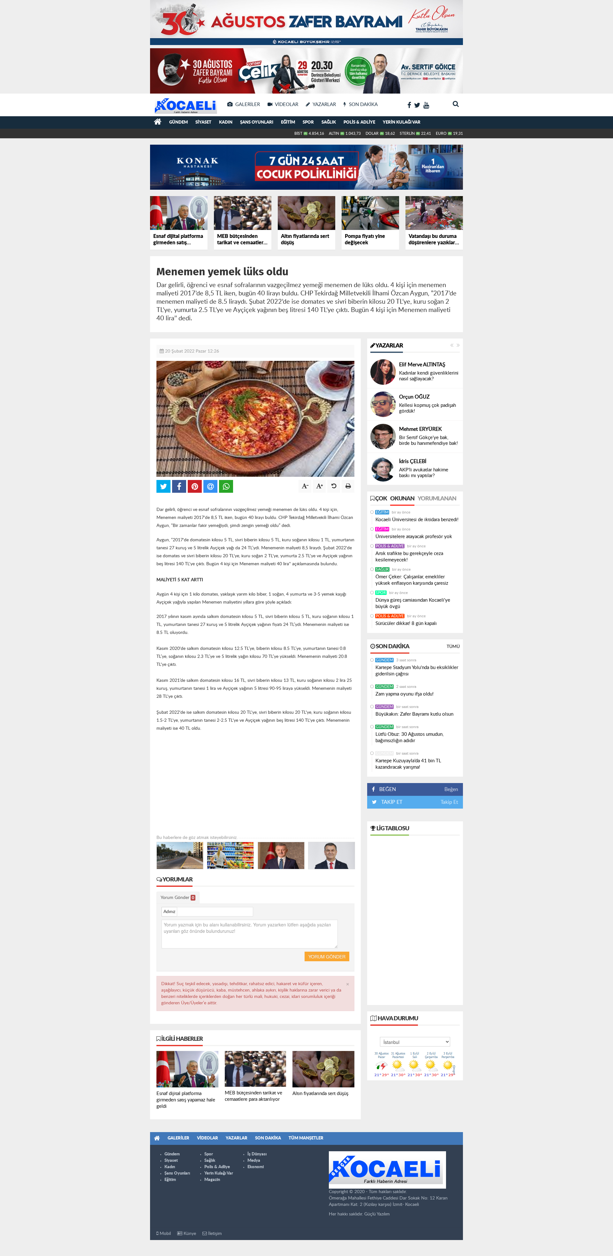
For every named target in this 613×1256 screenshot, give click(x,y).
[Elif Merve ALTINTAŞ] (383, 372)
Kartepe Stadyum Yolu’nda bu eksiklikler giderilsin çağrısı (416, 670)
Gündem (178, 122)
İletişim (214, 1233)
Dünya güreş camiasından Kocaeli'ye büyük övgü (412, 603)
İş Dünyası (257, 1154)
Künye (189, 1233)
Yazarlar (389, 346)
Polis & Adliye (359, 122)
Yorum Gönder (177, 897)
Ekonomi (255, 1167)
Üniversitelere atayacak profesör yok (413, 536)
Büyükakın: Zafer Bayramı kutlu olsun (414, 714)
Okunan (402, 499)
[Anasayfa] (157, 122)
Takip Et (449, 802)
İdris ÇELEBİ (412, 461)
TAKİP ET (391, 802)
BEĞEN (387, 789)
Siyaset (203, 122)
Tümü (453, 646)
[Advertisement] (255, 789)
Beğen (451, 789)
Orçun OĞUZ (414, 397)
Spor (308, 122)
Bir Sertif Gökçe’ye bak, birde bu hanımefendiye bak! (428, 440)
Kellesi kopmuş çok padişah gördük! (427, 408)
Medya (253, 1161)
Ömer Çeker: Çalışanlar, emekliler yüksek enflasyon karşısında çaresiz (411, 580)
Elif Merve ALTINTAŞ (422, 364)
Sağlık (329, 122)
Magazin (212, 1180)
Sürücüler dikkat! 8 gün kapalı (406, 623)
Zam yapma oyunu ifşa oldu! (404, 694)
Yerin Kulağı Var (401, 122)
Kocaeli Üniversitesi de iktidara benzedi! (416, 519)
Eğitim (288, 122)
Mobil (164, 1233)
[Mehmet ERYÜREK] (383, 436)
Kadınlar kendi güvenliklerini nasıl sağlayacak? (428, 376)
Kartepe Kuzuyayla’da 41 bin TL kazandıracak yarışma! (408, 764)
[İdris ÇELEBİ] (383, 469)
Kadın (225, 122)
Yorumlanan (437, 499)
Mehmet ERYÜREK (420, 429)
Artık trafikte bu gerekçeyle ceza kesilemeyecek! (409, 556)
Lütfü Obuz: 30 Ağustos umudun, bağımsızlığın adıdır (409, 737)
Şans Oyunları (256, 122)
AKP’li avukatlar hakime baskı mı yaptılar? (423, 473)
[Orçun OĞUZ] (383, 404)
